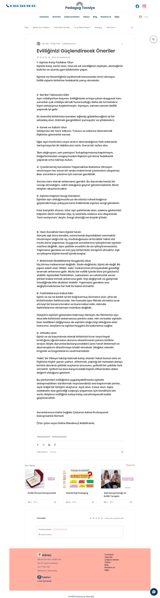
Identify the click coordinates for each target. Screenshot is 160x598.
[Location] (40, 554)
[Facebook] (137, 6)
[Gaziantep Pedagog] (80, 478)
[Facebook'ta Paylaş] (38, 445)
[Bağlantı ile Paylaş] (55, 445)
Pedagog (98, 27)
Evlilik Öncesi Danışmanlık (42, 493)
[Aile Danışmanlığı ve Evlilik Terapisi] (118, 478)
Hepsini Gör (130, 465)
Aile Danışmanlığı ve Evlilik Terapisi (115, 495)
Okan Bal (108, 557)
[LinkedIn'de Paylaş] (49, 445)
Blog (26, 27)
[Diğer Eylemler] (122, 43)
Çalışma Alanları (112, 560)
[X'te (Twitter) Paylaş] (43, 445)
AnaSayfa (109, 554)
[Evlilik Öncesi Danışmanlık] (42, 478)
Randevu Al (110, 567)
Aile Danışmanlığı (43, 436)
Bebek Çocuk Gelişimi (41, 27)
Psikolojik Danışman (59, 436)
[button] (117, 17)
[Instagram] (144, 6)
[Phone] (8, 6)
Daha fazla (111, 27)
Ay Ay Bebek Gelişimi (82, 27)
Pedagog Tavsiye (80, 7)
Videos (108, 562)
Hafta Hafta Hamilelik (62, 27)
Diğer (107, 570)
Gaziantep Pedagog (77, 493)
